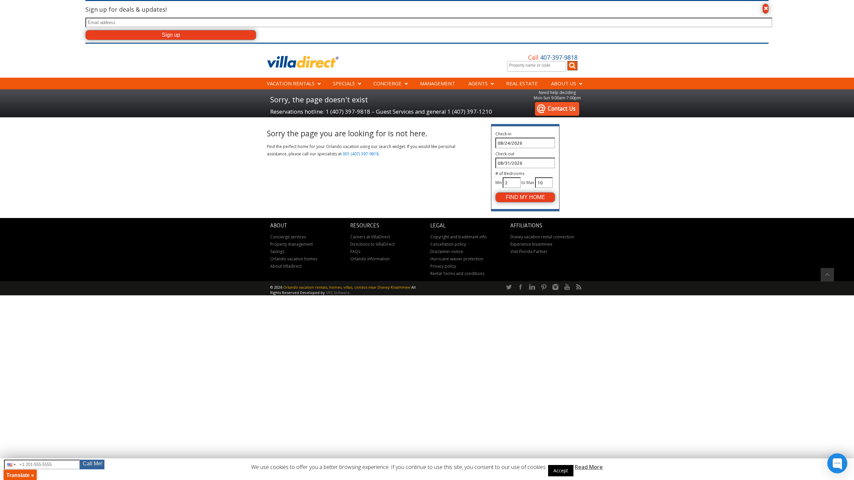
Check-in (503, 134)
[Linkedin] (532, 287)
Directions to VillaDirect (372, 244)
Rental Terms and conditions (457, 273)
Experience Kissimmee (531, 244)
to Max (527, 182)
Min (498, 182)
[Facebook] (520, 287)
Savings (277, 251)
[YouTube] (567, 287)
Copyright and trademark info (458, 237)
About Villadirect (286, 266)
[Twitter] (509, 287)
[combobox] (536, 66)
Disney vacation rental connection (542, 237)
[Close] (766, 9)
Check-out (504, 154)
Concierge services (288, 237)
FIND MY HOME (525, 197)
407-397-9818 (552, 57)
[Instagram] (555, 287)
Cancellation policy (448, 244)
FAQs (355, 251)
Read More (589, 467)
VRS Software (338, 292)
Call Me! (92, 463)
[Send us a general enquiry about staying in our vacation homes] (557, 104)
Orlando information (370, 259)
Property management (291, 244)
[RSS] (579, 287)
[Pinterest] (544, 287)
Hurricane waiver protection (456, 259)
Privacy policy (443, 266)
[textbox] (538, 65)
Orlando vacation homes (293, 259)
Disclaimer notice (446, 251)
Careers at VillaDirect (370, 237)
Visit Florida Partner (528, 251)
